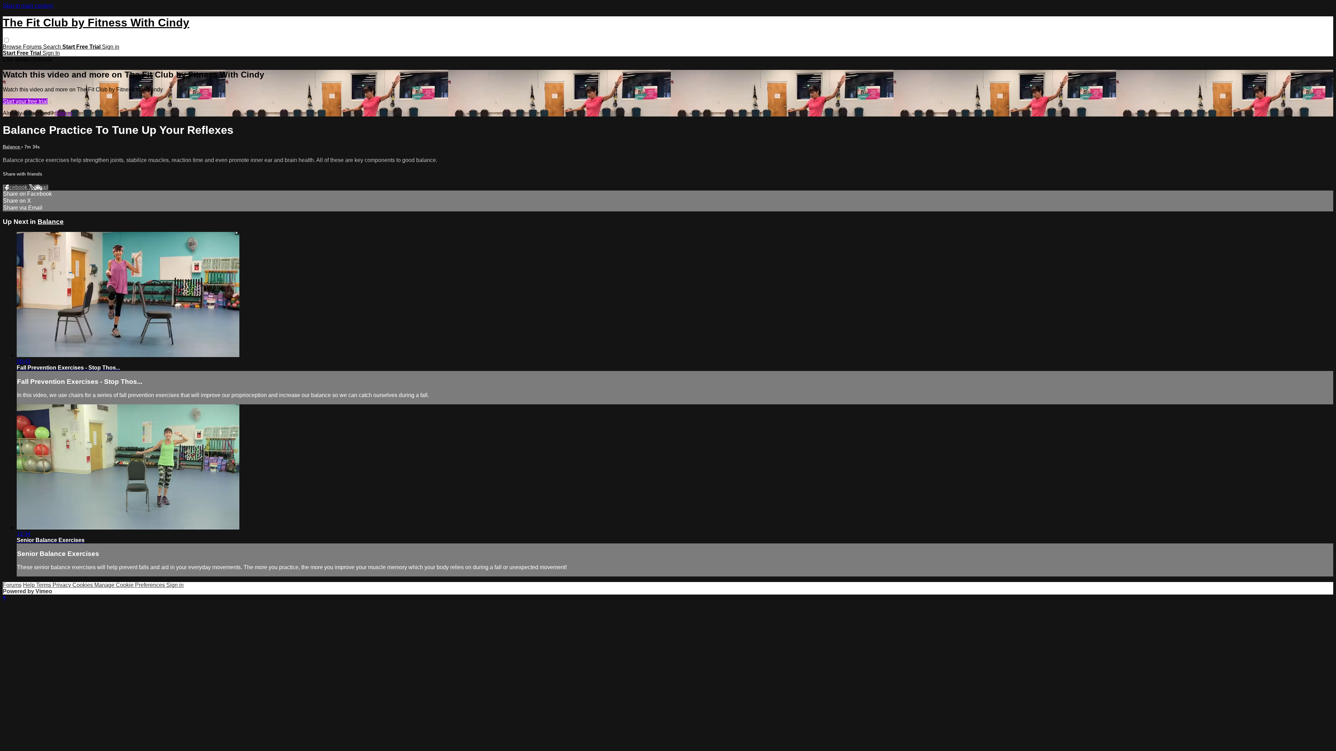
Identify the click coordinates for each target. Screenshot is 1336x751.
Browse (13, 47)
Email (41, 187)
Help (29, 585)
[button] (6, 40)
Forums (33, 47)
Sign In (51, 53)
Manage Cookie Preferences (130, 585)
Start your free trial (25, 101)
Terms (44, 585)
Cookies (83, 585)
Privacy (62, 585)
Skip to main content (28, 6)
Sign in (110, 47)
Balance (12, 147)
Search (52, 47)
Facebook (16, 187)
